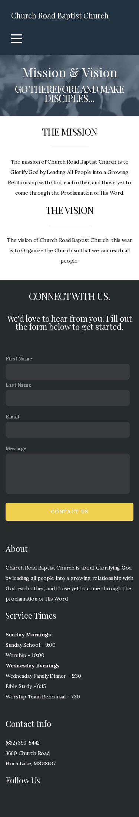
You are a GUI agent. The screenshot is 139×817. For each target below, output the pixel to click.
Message (16, 448)
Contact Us (70, 512)
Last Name (18, 385)
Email (12, 417)
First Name (19, 359)
